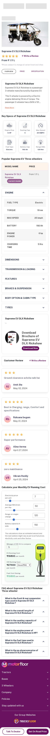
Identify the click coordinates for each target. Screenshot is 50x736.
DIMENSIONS (12, 259)
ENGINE (9, 192)
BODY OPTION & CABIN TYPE (20, 298)
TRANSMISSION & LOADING (20, 269)
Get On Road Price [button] (38, 731)
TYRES (9, 307)
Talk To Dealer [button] (13, 731)
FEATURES (11, 279)
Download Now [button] (30, 348)
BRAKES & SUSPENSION (18, 288)
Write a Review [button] (31, 56)
